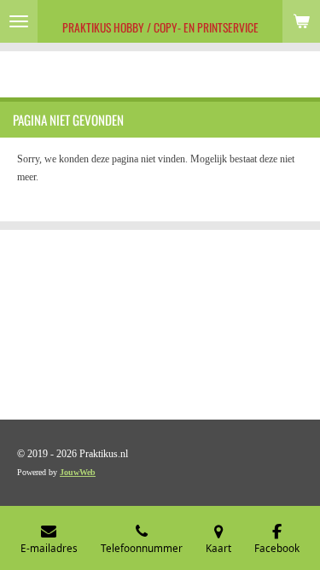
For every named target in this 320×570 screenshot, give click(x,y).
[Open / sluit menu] (19, 21)
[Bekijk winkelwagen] (301, 21)
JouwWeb (78, 472)
